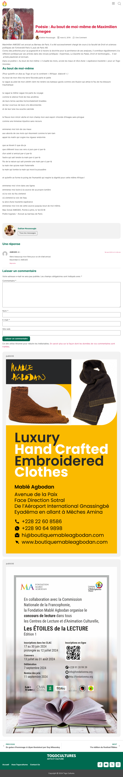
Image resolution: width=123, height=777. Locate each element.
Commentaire (9, 281)
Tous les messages (27, 233)
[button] (113, 4)
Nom (5, 311)
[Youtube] (106, 764)
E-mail (6, 320)
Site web (6, 329)
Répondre (13, 263)
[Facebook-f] (100, 764)
